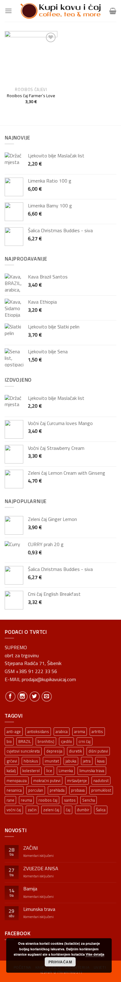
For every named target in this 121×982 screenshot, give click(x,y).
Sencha (88, 800)
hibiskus (31, 761)
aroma (79, 731)
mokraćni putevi (46, 780)
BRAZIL (24, 741)
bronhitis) (46, 741)
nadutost (101, 780)
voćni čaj (14, 810)
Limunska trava (39, 909)
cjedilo (66, 741)
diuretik (75, 751)
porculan (35, 790)
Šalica (100, 810)
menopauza (17, 780)
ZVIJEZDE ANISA (40, 868)
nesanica (14, 790)
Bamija (30, 889)
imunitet (52, 761)
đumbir (83, 810)
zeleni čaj (51, 810)
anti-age (14, 731)
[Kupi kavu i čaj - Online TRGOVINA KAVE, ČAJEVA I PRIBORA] (60, 11)
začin (32, 810)
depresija (54, 751)
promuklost (101, 790)
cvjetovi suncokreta (23, 751)
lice (49, 770)
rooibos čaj (47, 800)
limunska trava (91, 770)
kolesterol (31, 770)
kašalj (11, 770)
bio (9, 741)
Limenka (66, 770)
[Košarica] (112, 11)
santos (70, 800)
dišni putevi (98, 751)
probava (78, 790)
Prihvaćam (60, 962)
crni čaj (84, 741)
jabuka (70, 761)
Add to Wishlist (48, 49)
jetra (87, 761)
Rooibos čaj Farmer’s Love (31, 96)
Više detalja (95, 954)
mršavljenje (77, 780)
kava (101, 761)
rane (10, 800)
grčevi (12, 761)
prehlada (57, 790)
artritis (97, 731)
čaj (68, 810)
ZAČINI (30, 848)
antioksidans (38, 731)
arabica (62, 731)
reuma (26, 800)
